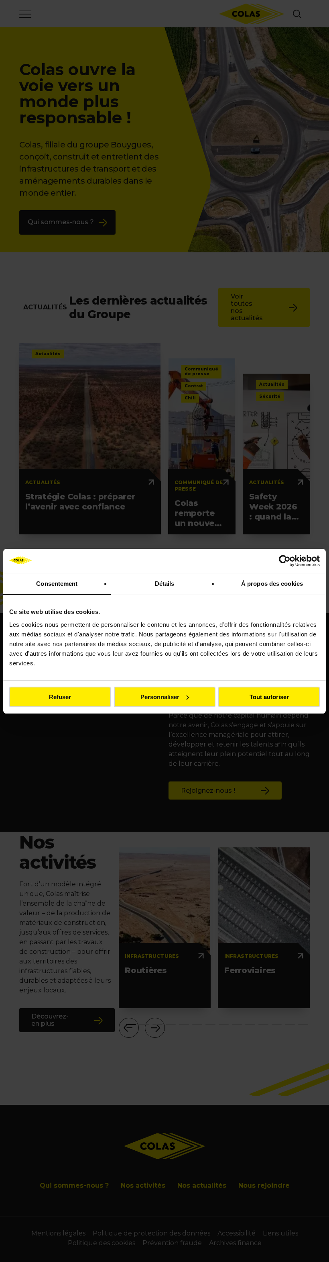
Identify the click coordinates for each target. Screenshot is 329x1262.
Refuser (60, 696)
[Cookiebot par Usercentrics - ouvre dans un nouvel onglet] (285, 561)
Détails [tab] (165, 583)
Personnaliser (159, 696)
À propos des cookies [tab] (272, 583)
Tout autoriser (269, 696)
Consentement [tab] (56, 583)
